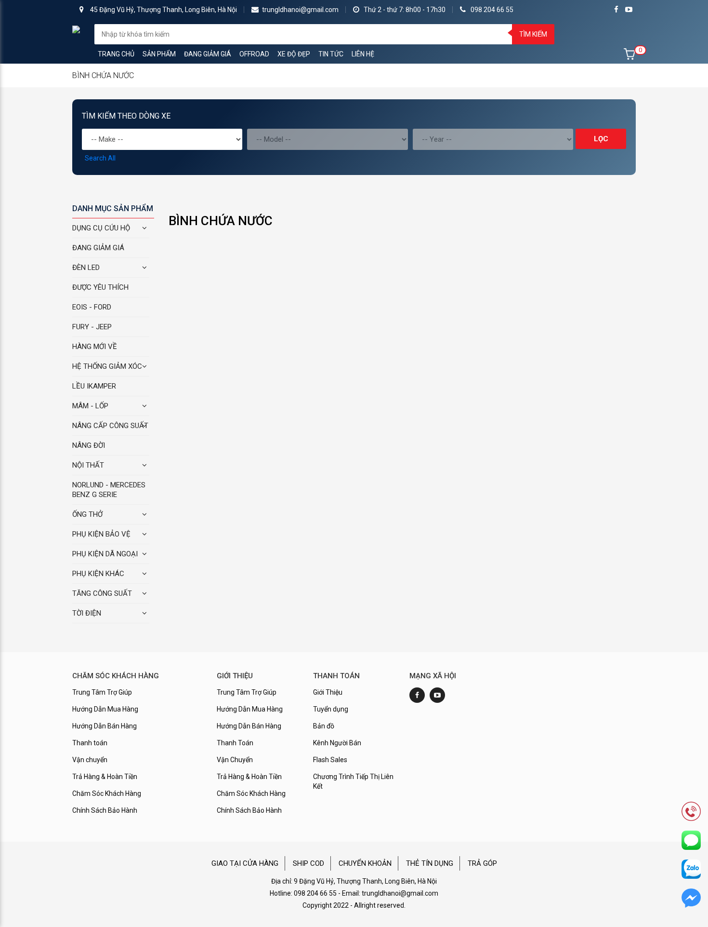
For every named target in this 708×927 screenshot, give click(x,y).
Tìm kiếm (533, 34)
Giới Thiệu (327, 692)
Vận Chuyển (235, 760)
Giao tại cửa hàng (244, 863)
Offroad (254, 54)
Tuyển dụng (330, 709)
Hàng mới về (94, 346)
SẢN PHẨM (159, 54)
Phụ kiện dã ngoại (105, 554)
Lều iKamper (94, 386)
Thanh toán (89, 743)
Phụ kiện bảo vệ (101, 534)
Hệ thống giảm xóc (107, 366)
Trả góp (482, 863)
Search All (100, 158)
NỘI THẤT (88, 465)
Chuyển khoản (365, 863)
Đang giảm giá (207, 54)
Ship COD (308, 863)
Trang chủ (116, 54)
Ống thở (87, 514)
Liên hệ (363, 54)
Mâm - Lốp (90, 406)
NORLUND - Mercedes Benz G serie (108, 490)
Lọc (601, 138)
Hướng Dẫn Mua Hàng (105, 709)
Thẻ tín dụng (429, 863)
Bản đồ (323, 726)
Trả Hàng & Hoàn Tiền (104, 776)
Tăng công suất (102, 593)
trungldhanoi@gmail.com (300, 9)
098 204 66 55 (492, 9)
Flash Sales (330, 760)
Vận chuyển (89, 760)
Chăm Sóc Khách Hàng (106, 793)
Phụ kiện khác (98, 573)
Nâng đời (88, 445)
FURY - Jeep (92, 326)
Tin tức (330, 54)
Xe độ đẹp (293, 54)
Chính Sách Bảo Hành (104, 810)
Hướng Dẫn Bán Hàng (104, 726)
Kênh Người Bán (337, 743)
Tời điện (86, 613)
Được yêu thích (100, 287)
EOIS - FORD (91, 307)
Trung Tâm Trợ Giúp (102, 692)
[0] (630, 54)
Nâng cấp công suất (110, 425)
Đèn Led (86, 267)
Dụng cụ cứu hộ (101, 228)
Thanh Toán (235, 743)
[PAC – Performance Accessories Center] (76, 29)
